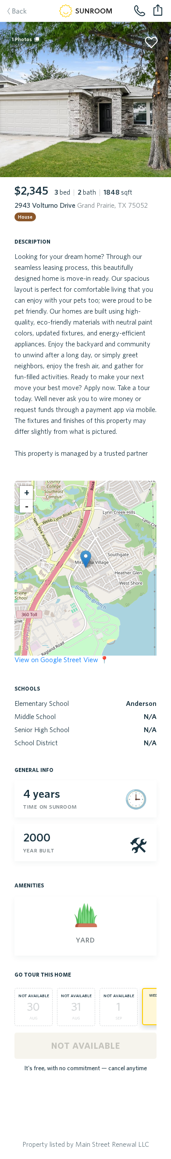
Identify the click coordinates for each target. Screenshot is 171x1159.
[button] (85, 559)
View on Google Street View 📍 (61, 659)
